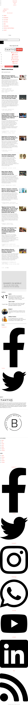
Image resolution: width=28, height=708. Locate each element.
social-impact (7, 91)
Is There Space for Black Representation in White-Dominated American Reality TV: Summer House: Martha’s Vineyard (10, 116)
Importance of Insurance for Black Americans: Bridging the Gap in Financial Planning (10, 138)
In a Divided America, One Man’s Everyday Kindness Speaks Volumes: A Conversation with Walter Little (17, 319)
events (13, 203)
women (11, 224)
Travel (16, 203)
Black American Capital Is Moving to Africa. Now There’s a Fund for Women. (10, 77)
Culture (14, 185)
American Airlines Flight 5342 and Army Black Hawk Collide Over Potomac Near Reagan (9, 97)
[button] (2, 42)
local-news (7, 110)
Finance (6, 90)
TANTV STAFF (5, 109)
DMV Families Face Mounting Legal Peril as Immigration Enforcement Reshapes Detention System (16, 304)
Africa (3, 89)
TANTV (4, 185)
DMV (3, 110)
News (11, 110)
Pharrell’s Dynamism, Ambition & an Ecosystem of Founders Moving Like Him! (16, 312)
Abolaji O (4, 88)
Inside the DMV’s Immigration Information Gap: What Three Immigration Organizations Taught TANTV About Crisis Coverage (16, 297)
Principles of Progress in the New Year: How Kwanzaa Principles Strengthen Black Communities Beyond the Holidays (9, 230)
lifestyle (8, 224)
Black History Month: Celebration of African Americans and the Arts (8, 173)
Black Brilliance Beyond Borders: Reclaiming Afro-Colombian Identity (8, 251)
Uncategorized (5, 151)
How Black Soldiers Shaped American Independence (9, 155)
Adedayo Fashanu (6, 131)
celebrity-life (5, 203)
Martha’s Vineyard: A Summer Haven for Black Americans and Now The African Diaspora (10, 190)
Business (7, 89)
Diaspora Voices (6, 244)
